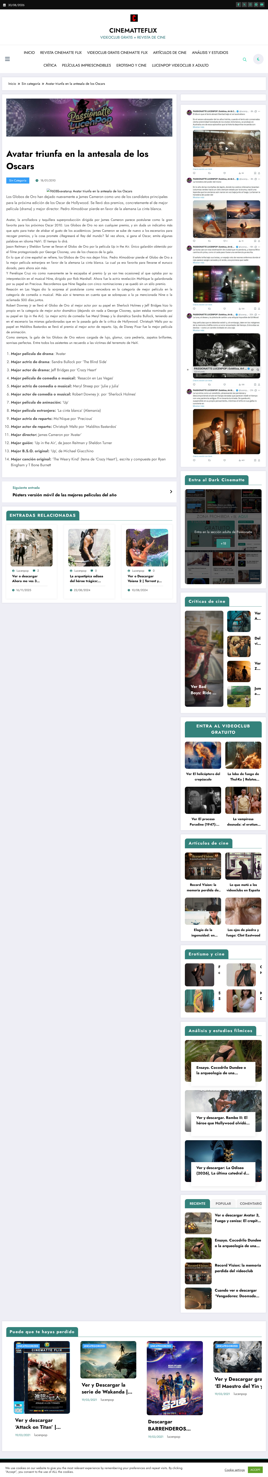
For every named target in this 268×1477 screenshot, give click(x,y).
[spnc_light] (258, 59)
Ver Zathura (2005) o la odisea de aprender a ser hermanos (258, 666)
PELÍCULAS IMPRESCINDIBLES (86, 65)
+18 (223, 543)
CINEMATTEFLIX (133, 30)
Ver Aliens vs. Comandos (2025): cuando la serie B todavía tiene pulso (258, 616)
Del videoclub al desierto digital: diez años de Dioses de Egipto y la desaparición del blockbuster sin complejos (258, 641)
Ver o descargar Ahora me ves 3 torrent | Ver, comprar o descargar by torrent (29, 578)
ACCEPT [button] (255, 1470)
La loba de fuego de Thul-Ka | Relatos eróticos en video (243, 776)
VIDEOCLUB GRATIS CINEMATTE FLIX (117, 52)
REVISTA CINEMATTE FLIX (61, 52)
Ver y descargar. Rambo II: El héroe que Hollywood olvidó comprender (221, 1120)
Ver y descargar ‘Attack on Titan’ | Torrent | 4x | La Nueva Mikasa (28, 1424)
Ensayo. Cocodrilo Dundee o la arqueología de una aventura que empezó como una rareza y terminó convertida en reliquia (221, 1070)
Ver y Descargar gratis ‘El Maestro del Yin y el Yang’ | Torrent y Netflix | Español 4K (233, 1383)
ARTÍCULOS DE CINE (170, 52)
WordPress (127, 1461)
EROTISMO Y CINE (131, 65)
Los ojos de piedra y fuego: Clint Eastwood (243, 932)
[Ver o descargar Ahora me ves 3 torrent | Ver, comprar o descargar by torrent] (31, 547)
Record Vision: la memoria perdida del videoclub (203, 887)
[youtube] (261, 4)
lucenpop (23, 571)
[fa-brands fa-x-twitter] (244, 4)
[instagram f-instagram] (250, 4)
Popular (223, 1203)
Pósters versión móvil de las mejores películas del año (65, 495)
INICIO (29, 52)
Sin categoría (17, 180)
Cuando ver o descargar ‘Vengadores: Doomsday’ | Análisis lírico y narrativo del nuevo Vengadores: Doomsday (237, 1293)
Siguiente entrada (26, 488)
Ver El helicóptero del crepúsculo (203, 776)
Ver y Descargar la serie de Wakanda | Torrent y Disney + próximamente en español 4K (97, 1388)
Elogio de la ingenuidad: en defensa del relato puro (203, 932)
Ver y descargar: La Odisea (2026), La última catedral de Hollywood (222, 1170)
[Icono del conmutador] (7, 59)
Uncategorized (20, 1346)
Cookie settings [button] (235, 1470)
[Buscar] (245, 59)
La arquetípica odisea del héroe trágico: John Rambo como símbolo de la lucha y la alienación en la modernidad (86, 578)
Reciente (197, 1203)
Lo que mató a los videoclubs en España (243, 887)
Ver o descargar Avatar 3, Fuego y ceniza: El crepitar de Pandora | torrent (238, 1218)
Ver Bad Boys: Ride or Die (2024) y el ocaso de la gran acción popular (204, 690)
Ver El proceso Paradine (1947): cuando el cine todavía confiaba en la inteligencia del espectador (203, 822)
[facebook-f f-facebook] (238, 4)
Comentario (250, 1203)
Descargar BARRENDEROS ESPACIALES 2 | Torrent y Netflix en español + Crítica (163, 1425)
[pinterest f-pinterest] (256, 4)
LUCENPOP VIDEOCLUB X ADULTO (180, 65)
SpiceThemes (177, 1461)
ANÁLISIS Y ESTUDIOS (210, 52)
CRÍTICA (50, 65)
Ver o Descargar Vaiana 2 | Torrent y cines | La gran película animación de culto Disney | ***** (144, 578)
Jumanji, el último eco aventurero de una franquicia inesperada (258, 691)
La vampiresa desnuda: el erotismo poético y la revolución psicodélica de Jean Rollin (243, 822)
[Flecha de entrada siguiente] (171, 492)
